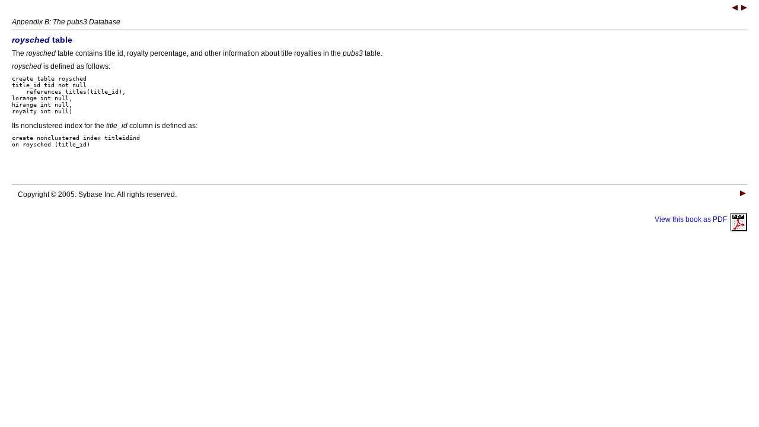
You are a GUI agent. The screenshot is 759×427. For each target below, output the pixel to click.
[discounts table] (744, 9)
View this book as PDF (693, 219)
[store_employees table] (735, 9)
